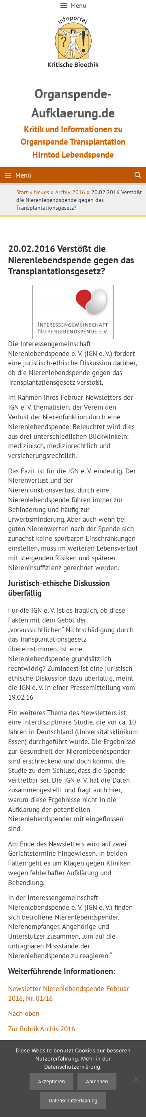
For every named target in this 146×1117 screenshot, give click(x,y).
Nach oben (23, 1013)
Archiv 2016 (70, 192)
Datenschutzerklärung (73, 1100)
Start (22, 192)
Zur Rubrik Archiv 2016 (41, 1028)
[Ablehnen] (136, 1079)
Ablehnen (97, 1081)
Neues (41, 192)
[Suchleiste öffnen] (137, 175)
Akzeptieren (51, 1081)
